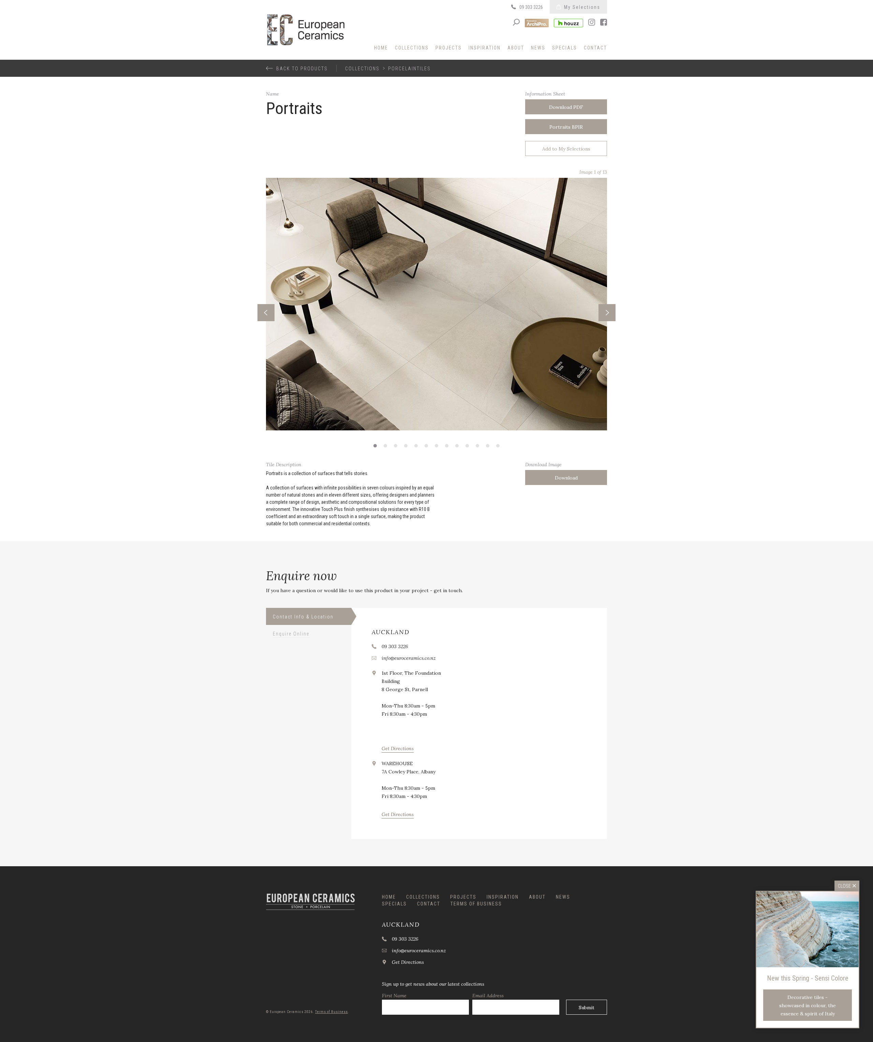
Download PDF (566, 107)
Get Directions (398, 748)
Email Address (488, 996)
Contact (595, 48)
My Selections (582, 7)
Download (566, 478)
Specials (564, 48)
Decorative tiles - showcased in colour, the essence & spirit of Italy (807, 1005)
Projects (448, 48)
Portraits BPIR (566, 127)
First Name (394, 996)
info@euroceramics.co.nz (409, 658)
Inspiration (485, 48)
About (515, 48)
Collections (412, 48)
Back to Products (302, 68)
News (538, 48)
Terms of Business (476, 904)
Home (381, 48)
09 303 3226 (531, 7)
